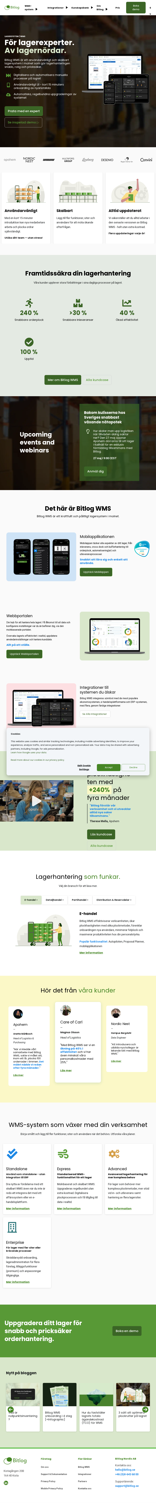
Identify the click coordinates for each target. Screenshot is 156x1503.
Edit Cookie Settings (84, 767)
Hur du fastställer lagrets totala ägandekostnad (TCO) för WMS (93, 1418)
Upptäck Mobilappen (96, 572)
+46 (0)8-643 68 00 (126, 1474)
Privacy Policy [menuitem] (48, 1481)
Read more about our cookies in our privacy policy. (38, 759)
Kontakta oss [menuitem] (84, 1488)
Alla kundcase (97, 380)
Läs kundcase (101, 834)
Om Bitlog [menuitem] (100, 7)
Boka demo (135, 7)
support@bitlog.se (127, 1485)
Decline (133, 767)
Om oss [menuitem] (45, 1467)
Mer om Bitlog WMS (63, 380)
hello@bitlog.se (125, 1469)
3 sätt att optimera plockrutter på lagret (133, 1414)
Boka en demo (127, 1331)
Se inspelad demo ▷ (23, 122)
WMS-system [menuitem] (29, 7)
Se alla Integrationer (94, 714)
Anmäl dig (95, 471)
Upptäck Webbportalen (24, 654)
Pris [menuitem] (117, 7)
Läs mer (18, 1075)
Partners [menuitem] (82, 1481)
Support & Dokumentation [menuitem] (54, 1474)
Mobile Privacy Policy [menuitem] (52, 1488)
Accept (109, 767)
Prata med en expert (24, 111)
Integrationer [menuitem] (56, 7)
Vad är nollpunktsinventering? (22, 1416)
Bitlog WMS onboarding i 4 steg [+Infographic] (58, 1416)
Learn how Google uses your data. (29, 752)
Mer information (91, 953)
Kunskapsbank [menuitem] (80, 7)
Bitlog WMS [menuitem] (84, 1467)
